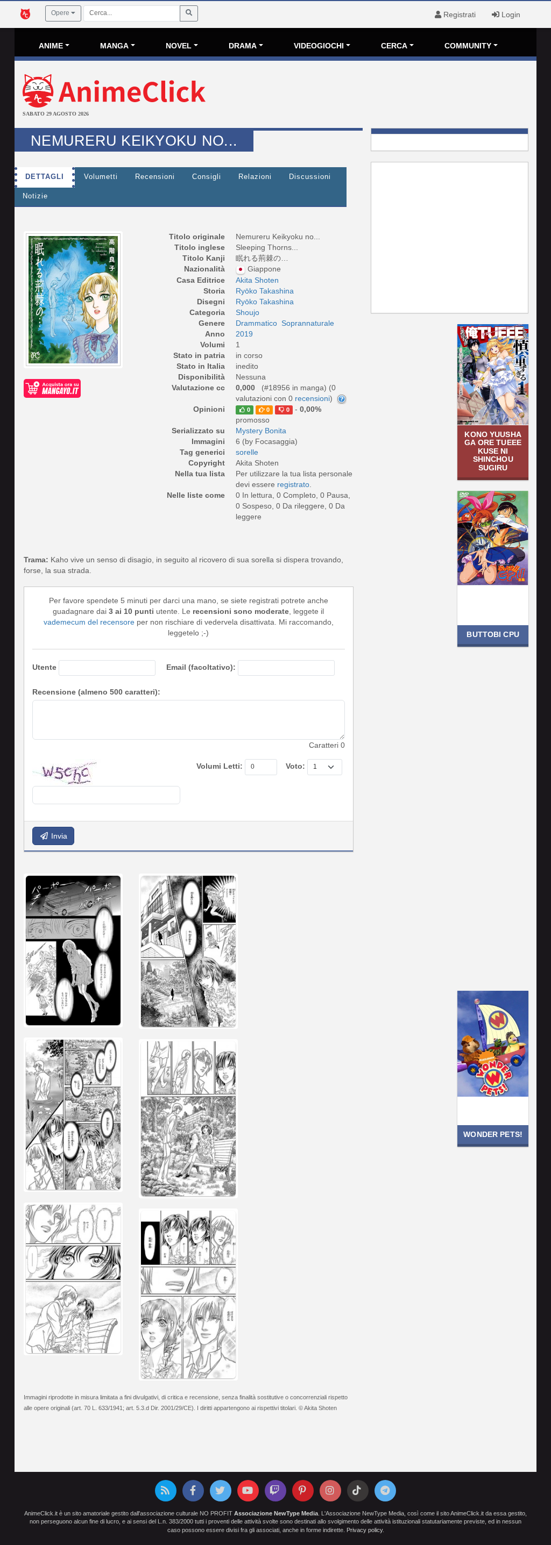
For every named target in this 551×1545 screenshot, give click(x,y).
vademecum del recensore (89, 622)
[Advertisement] (362, 95)
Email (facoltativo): (201, 667)
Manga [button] (114, 45)
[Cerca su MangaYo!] (52, 387)
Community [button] (467, 45)
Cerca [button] (394, 45)
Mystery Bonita (261, 430)
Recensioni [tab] (155, 177)
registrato (293, 484)
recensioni (312, 398)
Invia (58, 836)
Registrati (458, 14)
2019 (244, 334)
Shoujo (247, 312)
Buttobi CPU (493, 634)
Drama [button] (243, 45)
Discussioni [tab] (310, 177)
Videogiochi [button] (319, 45)
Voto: (295, 766)
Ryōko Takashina (265, 291)
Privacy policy (365, 1530)
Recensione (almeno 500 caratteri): (96, 692)
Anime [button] (51, 45)
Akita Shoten (257, 280)
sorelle (247, 452)
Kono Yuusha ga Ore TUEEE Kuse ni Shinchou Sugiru (492, 451)
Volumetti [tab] (101, 177)
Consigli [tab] (206, 177)
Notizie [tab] (35, 196)
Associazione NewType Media (276, 1513)
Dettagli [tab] (44, 177)
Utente (44, 667)
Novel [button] (179, 45)
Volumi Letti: (219, 766)
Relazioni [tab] (255, 177)
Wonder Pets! (492, 1134)
